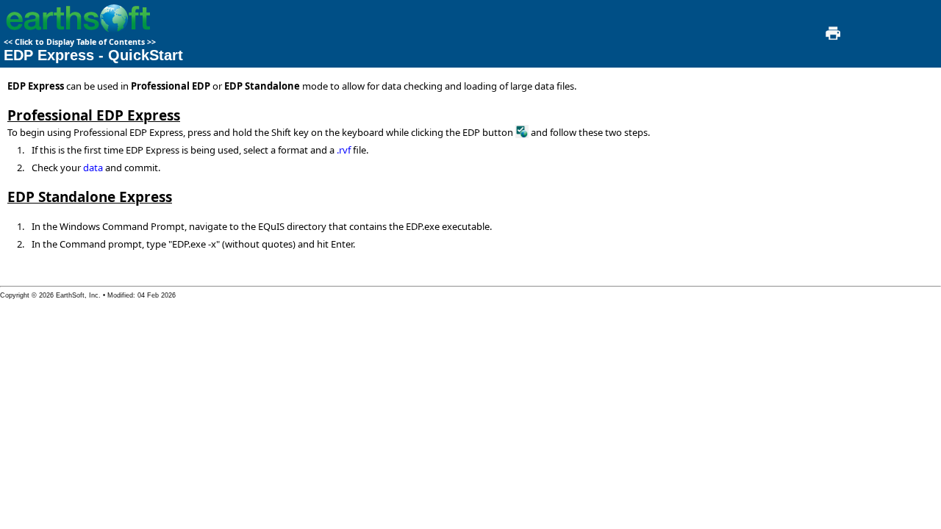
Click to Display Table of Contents (80, 42)
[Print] (831, 37)
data (93, 167)
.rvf (344, 149)
